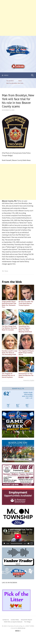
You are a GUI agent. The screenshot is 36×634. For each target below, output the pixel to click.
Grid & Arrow (21, 628)
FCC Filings (27, 622)
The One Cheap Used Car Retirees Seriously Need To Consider (9, 328)
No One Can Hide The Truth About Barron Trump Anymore (26, 303)
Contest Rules (15, 620)
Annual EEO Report (26, 620)
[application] (18, 536)
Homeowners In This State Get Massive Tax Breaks (26, 375)
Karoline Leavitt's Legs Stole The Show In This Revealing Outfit (9, 352)
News (6, 271)
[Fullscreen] (32, 543)
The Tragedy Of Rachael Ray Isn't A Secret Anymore (8, 375)
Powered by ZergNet (28, 380)
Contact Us (5, 620)
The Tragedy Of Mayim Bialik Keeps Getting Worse (26, 352)
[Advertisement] (18, 18)
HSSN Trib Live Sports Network (13, 622)
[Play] (4, 543)
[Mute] (28, 543)
